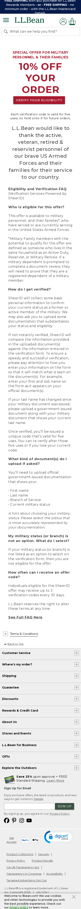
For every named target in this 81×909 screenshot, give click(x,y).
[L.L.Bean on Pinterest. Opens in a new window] (14, 820)
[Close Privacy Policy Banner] (74, 897)
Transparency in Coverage (24, 873)
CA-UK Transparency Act (22, 867)
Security (43, 854)
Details (40, 13)
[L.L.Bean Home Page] (35, 21)
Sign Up (64, 806)
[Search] (7, 31)
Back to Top (15, 643)
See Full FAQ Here (25, 617)
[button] (58, 837)
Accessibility (54, 873)
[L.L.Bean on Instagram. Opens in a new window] (21, 820)
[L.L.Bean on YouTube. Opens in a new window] (29, 820)
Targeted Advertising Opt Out (26, 880)
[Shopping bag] (73, 21)
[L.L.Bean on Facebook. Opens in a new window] (6, 820)
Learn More (55, 780)
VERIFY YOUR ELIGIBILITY (39, 100)
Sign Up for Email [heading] (17, 788)
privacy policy (19, 907)
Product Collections (19, 854)
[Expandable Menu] (6, 20)
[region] (40, 7)
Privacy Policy (60, 813)
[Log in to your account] (63, 21)
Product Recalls (42, 860)
